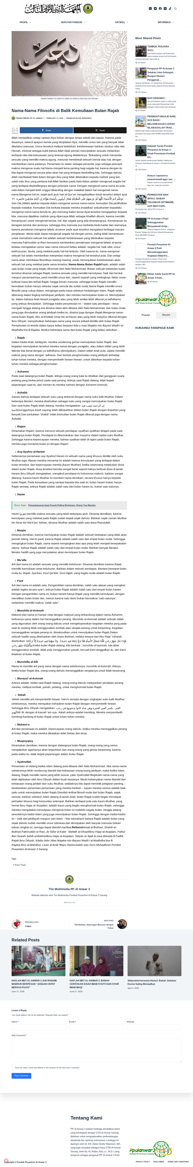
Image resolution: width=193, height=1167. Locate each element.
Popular (146, 315)
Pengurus (87, 118)
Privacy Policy (143, 1162)
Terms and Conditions (178, 1162)
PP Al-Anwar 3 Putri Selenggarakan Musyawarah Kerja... (158, 222)
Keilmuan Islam (73, 118)
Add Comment (19, 1035)
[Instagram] (150, 8)
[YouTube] (155, 8)
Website (130, 1022)
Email (72, 1022)
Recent (166, 315)
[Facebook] (160, 8)
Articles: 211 (69, 902)
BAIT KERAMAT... (156, 98)
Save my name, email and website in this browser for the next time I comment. (47, 1068)
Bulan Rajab (19, 865)
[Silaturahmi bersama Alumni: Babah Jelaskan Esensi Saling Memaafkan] (154, 961)
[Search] (175, 9)
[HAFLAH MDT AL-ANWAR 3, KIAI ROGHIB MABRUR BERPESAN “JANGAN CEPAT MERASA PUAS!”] (38, 961)
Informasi (164, 22)
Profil (24, 22)
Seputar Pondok (71, 22)
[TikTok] (170, 8)
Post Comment (21, 1075)
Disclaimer (158, 1162)
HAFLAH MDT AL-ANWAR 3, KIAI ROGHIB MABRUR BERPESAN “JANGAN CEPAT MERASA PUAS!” (34, 984)
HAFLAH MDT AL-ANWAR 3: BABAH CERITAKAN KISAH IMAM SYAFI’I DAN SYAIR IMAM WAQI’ (94, 984)
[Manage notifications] (6, 1160)
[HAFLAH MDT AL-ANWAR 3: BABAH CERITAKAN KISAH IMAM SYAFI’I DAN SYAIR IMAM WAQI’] (96, 961)
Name (15, 1022)
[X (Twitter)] (165, 8)
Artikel (120, 22)
